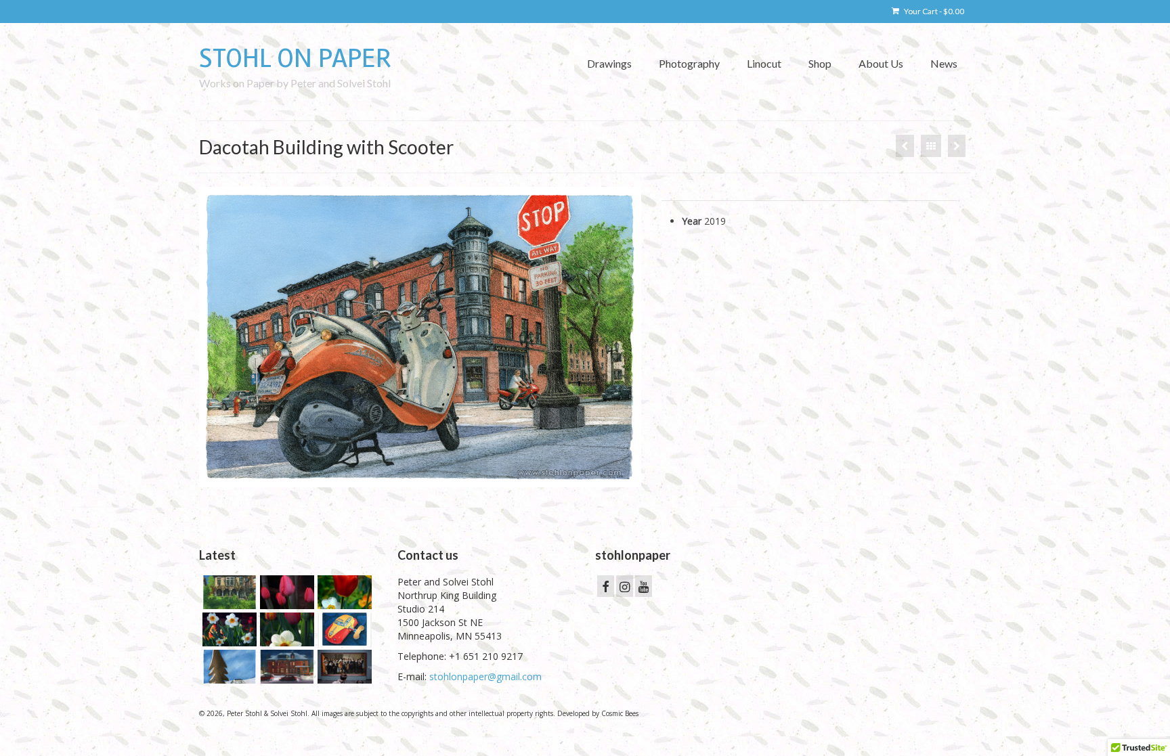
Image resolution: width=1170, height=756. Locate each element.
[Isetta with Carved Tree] (228, 667)
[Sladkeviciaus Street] (957, 146)
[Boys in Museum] (343, 667)
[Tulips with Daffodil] (343, 592)
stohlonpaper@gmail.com (485, 676)
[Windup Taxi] (343, 629)
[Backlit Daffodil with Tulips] (285, 629)
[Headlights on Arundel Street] (285, 667)
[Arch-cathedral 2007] (905, 146)
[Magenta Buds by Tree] (285, 592)
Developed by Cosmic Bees (597, 713)
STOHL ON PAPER (295, 58)
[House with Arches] (228, 592)
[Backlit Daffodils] (228, 629)
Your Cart (933, 11)
